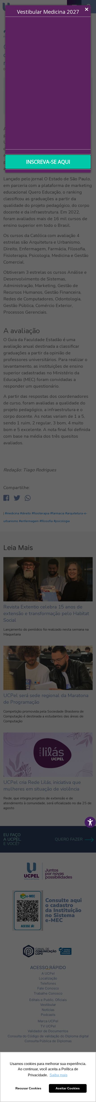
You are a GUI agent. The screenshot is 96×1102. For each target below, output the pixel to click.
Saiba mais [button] (58, 1075)
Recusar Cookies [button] (28, 1088)
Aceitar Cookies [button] (68, 1088)
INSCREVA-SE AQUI (48, 161)
